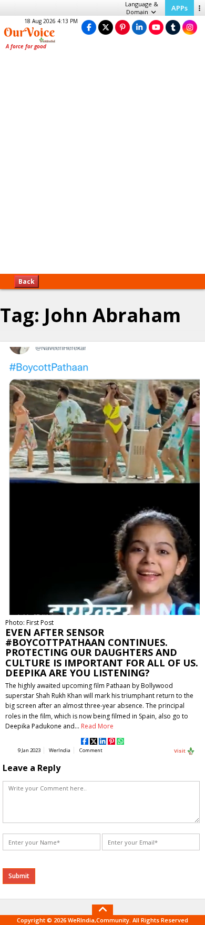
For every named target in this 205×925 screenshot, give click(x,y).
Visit (180, 750)
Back (26, 281)
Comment (90, 750)
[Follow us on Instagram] (189, 27)
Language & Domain (141, 8)
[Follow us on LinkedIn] (139, 27)
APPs (179, 8)
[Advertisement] (102, 165)
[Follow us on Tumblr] (173, 27)
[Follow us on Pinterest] (122, 27)
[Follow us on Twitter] (105, 27)
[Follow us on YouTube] (156, 27)
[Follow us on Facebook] (88, 27)
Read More (97, 726)
